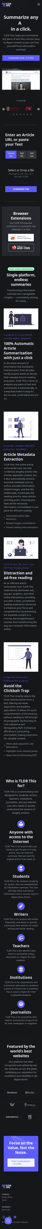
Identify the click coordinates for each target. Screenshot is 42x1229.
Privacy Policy (7, 1197)
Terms (4, 1200)
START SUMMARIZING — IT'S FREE (20, 1162)
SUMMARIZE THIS (21, 189)
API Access (6, 1210)
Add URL (22, 154)
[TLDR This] (6, 5)
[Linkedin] (15, 1217)
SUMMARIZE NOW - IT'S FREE (21, 58)
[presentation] (21, 172)
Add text (31, 154)
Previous (3, 109)
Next (38, 109)
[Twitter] (4, 1217)
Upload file (11, 154)
